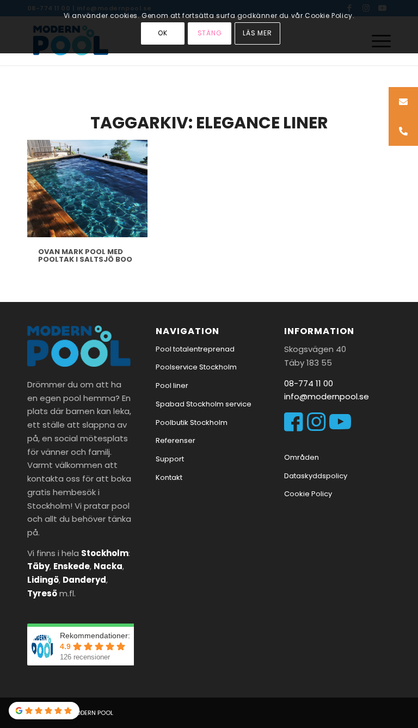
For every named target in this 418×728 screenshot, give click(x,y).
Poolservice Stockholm (196, 367)
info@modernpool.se (326, 396)
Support (170, 459)
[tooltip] (403, 101)
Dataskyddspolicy (315, 476)
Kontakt (169, 477)
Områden (301, 457)
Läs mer (258, 33)
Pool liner (172, 385)
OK (163, 33)
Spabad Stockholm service (203, 404)
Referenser (175, 440)
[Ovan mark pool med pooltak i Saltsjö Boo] (87, 188)
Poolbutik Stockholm (192, 422)
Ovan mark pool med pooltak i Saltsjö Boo (85, 255)
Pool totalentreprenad (195, 349)
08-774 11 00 (308, 383)
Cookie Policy (308, 494)
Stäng (210, 33)
